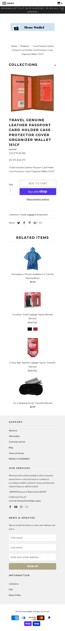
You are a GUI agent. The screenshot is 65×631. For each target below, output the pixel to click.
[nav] (8, 3)
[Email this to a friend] (40, 222)
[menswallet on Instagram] (21, 507)
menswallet (27, 611)
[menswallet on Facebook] (10, 507)
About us (13, 430)
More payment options (38, 199)
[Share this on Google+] (34, 222)
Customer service (17, 442)
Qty (11, 184)
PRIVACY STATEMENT (19, 459)
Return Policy (15, 595)
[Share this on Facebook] (23, 222)
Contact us (14, 584)
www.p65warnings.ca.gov (29, 500)
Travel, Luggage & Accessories (34, 214)
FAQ (11, 589)
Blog (11, 447)
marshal (12, 149)
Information (14, 436)
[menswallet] (32, 24)
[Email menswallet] (27, 507)
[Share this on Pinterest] (29, 222)
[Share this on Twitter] (18, 222)
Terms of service (16, 453)
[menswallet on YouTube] (16, 507)
